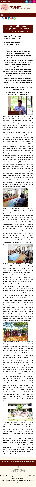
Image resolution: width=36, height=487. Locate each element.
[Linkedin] (9, 18)
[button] (16, 14)
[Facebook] (3, 18)
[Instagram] (11, 18)
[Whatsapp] (14, 18)
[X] (6, 18)
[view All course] (1, 1)
